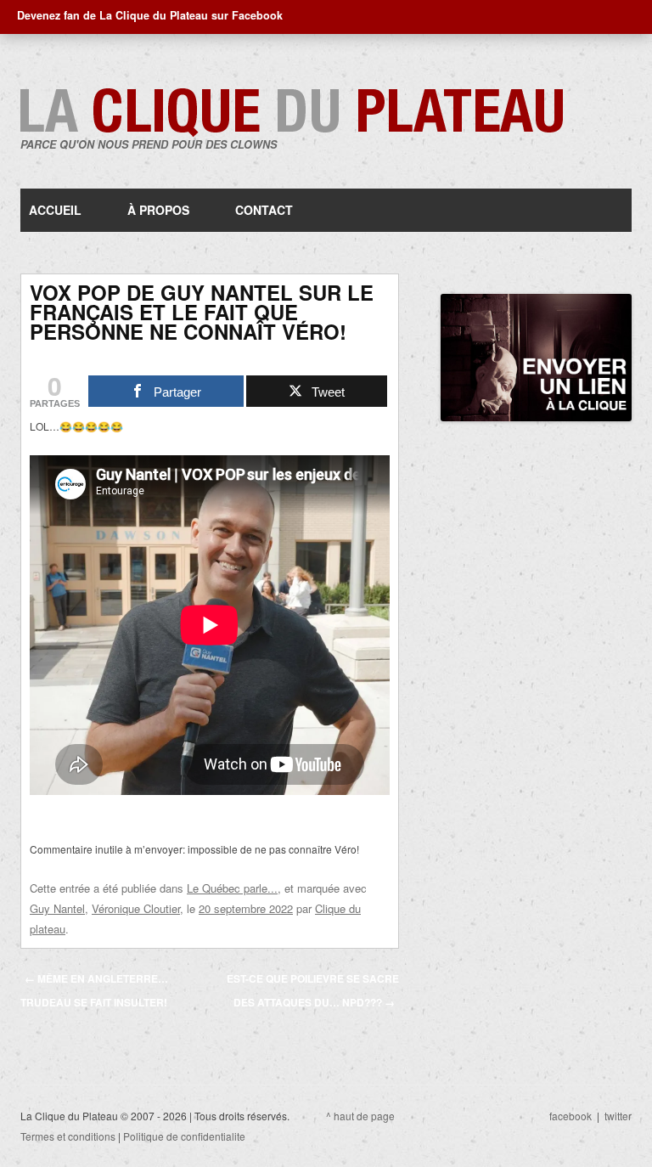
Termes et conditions (67, 1136)
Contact (264, 209)
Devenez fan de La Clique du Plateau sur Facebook (150, 15)
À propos (158, 209)
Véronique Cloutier (136, 908)
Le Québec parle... (232, 888)
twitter (618, 1115)
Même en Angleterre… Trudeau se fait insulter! (94, 990)
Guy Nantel (57, 908)
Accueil (55, 209)
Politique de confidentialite (184, 1136)
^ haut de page (360, 1115)
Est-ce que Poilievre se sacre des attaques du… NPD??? (313, 990)
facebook (570, 1115)
